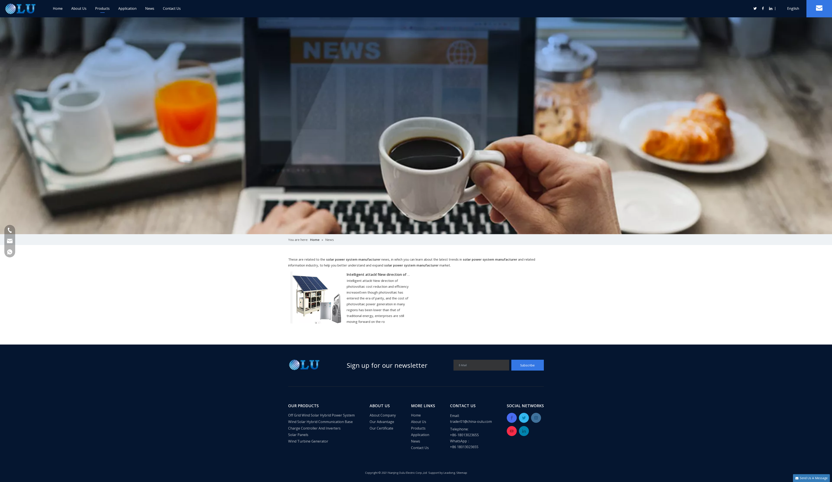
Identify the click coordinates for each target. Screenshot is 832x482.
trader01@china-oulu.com (471, 421)
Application (127, 8)
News (149, 8)
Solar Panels (298, 434)
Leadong (449, 473)
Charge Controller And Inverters (314, 428)
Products (102, 8)
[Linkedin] (770, 8)
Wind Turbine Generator (308, 441)
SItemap (461, 473)
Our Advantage (382, 421)
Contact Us (172, 8)
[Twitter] (755, 8)
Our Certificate (381, 428)
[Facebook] (763, 8)
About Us (78, 8)
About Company (383, 415)
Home (58, 8)
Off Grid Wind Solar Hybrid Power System (321, 415)
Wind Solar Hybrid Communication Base (320, 421)
